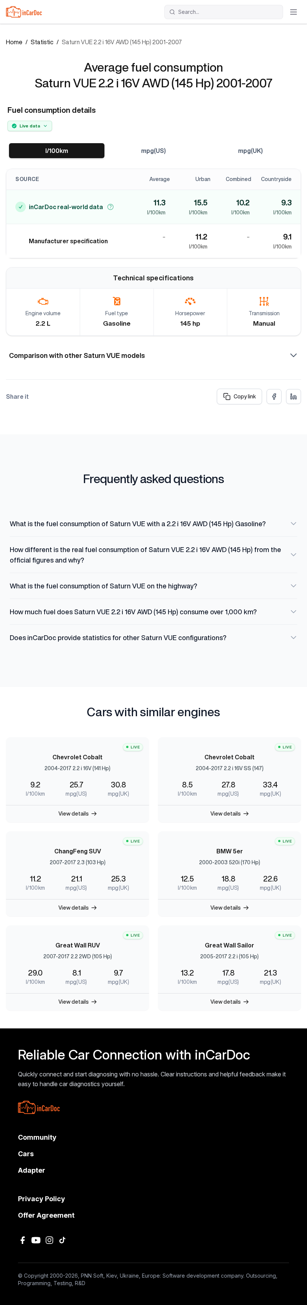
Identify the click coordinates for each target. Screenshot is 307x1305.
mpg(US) (153, 151)
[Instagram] (49, 1240)
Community (37, 1137)
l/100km (56, 151)
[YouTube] (35, 1240)
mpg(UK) (250, 151)
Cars (26, 1154)
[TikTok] (62, 1240)
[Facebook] (22, 1240)
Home (14, 42)
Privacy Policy (41, 1199)
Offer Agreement (46, 1215)
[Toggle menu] (293, 11)
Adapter (31, 1170)
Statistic (42, 42)
